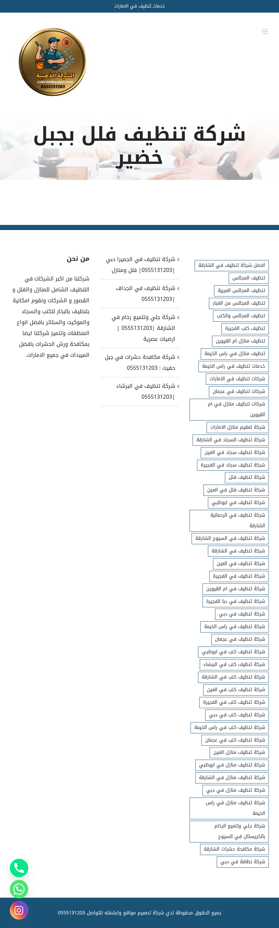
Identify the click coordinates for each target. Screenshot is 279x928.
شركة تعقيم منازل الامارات (237, 427)
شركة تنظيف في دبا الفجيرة (235, 601)
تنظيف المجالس (248, 278)
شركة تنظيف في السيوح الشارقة (230, 538)
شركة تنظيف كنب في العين (236, 689)
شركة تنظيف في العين (241, 563)
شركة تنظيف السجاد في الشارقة (230, 439)
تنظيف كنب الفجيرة (245, 328)
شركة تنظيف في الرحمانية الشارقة (237, 520)
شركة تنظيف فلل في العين (236, 490)
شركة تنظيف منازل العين (239, 752)
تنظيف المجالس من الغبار (239, 303)
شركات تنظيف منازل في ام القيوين (236, 409)
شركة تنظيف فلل (247, 477)
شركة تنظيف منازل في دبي (235, 790)
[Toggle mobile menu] (265, 31)
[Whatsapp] (19, 889)
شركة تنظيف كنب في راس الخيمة (229, 727)
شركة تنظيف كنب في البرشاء (234, 664)
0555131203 (71, 912)
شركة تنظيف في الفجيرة (239, 576)
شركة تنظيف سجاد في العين (234, 452)
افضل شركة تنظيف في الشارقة (231, 265)
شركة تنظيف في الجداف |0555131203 (145, 293)
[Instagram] (19, 910)
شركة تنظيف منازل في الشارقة (232, 777)
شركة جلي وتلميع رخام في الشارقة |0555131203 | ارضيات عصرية (143, 328)
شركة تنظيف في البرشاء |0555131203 (145, 391)
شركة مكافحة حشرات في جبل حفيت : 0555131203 (140, 362)
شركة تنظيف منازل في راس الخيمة (235, 808)
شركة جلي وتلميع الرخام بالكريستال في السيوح (239, 831)
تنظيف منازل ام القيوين (240, 341)
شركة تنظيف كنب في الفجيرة (234, 702)
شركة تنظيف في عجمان (240, 639)
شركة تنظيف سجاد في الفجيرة (233, 465)
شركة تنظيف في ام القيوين (235, 588)
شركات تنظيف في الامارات (237, 378)
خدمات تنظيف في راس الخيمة (233, 366)
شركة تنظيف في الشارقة (238, 551)
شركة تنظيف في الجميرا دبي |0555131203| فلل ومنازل (140, 264)
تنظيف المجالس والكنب (241, 315)
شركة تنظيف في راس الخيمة (234, 626)
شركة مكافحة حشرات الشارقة (234, 849)
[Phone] (19, 868)
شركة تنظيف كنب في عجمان (235, 740)
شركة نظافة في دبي (242, 861)
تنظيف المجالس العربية (241, 290)
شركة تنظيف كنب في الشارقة (233, 677)
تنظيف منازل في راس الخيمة (234, 353)
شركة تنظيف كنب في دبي (237, 714)
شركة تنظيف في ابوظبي (238, 502)
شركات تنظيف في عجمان (239, 391)
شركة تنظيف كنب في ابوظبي (233, 651)
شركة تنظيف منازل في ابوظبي (232, 765)
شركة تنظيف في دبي (242, 614)
